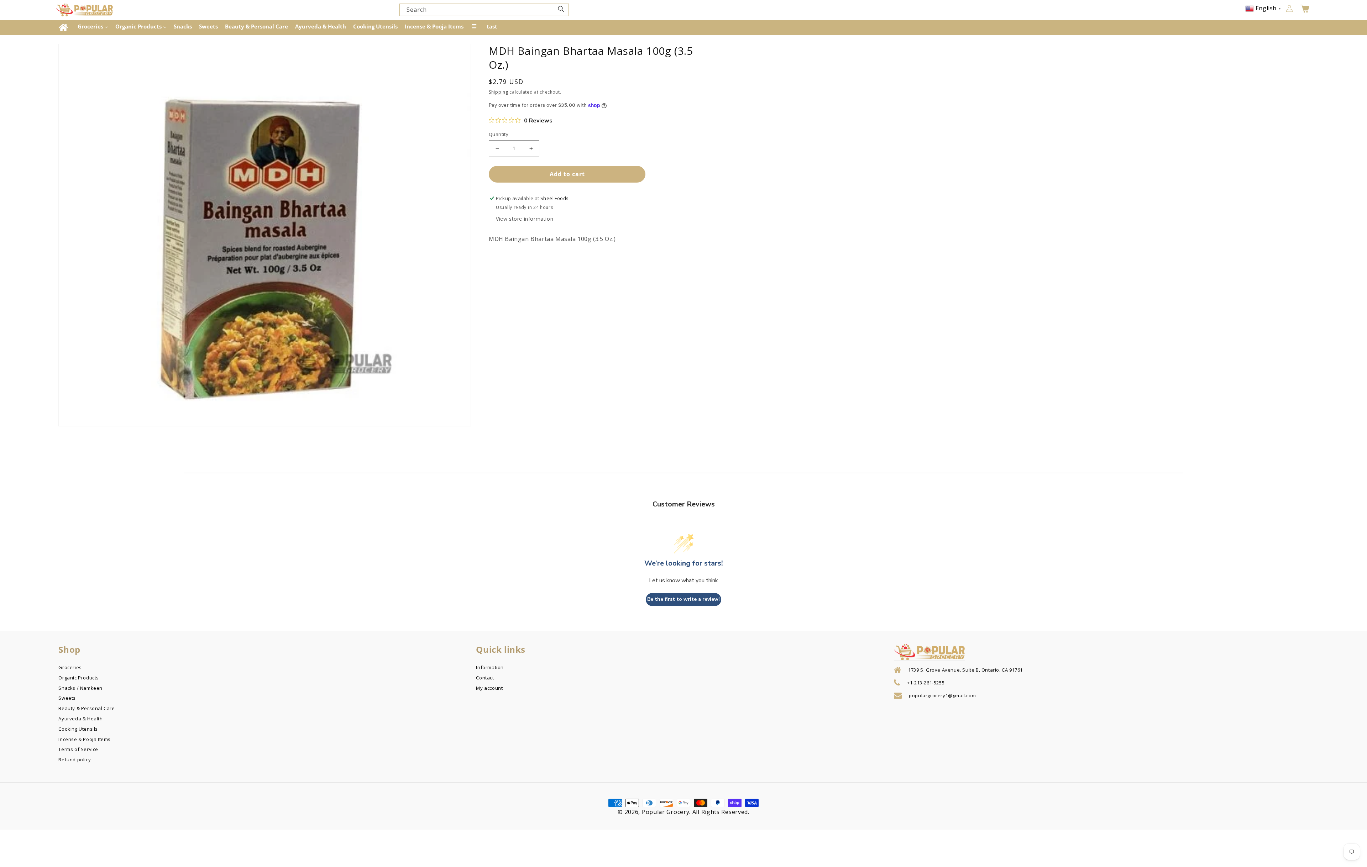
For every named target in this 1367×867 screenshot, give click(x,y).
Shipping (498, 92)
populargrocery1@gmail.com (942, 695)
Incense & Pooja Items (84, 738)
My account (489, 687)
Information (490, 667)
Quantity (498, 134)
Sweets (67, 697)
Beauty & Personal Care (86, 707)
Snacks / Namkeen (80, 687)
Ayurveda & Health (80, 717)
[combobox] (484, 10)
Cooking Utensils (78, 728)
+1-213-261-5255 (925, 682)
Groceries (70, 667)
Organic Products (78, 676)
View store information (524, 218)
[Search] (561, 9)
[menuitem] (64, 27)
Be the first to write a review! (683, 599)
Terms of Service (78, 748)
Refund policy (74, 758)
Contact (485, 676)
